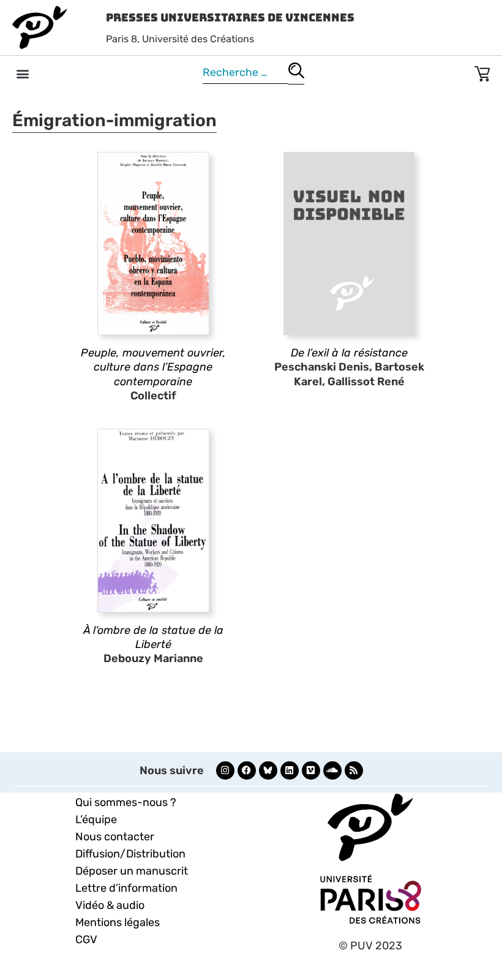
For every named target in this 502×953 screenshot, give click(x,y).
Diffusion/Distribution (130, 854)
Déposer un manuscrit (131, 871)
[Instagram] (225, 770)
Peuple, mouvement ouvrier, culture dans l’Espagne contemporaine (153, 367)
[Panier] (482, 71)
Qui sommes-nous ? (125, 802)
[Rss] (354, 770)
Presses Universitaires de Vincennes (230, 17)
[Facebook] (247, 770)
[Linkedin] (289, 770)
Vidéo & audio (109, 905)
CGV (86, 939)
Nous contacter (114, 836)
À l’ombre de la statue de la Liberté (153, 637)
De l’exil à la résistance (349, 353)
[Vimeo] (311, 770)
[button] (22, 73)
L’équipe (96, 819)
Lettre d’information (126, 888)
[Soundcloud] (332, 770)
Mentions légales (117, 922)
